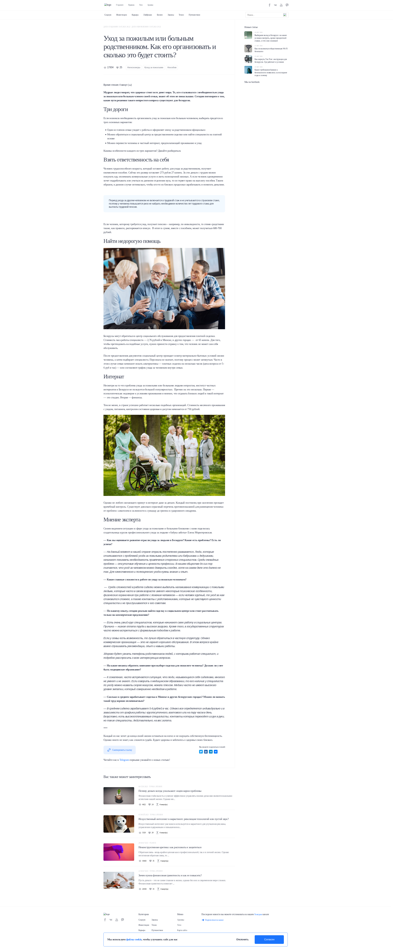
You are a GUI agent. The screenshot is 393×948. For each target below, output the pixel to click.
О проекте (119, 5)
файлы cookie (134, 939)
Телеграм (258, 914)
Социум (107, 15)
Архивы (150, 5)
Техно (181, 15)
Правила (131, 5)
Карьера (135, 15)
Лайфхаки (147, 15)
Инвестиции (121, 15)
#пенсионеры (133, 67)
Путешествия (194, 15)
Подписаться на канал (214, 920)
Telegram (124, 759)
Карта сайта (182, 930)
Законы (171, 15)
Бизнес (160, 15)
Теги (140, 5)
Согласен (269, 939)
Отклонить (242, 939)
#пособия (171, 67)
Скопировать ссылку (122, 750)
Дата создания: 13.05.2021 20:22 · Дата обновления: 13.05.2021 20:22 (132, 27)
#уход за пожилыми (153, 67)
